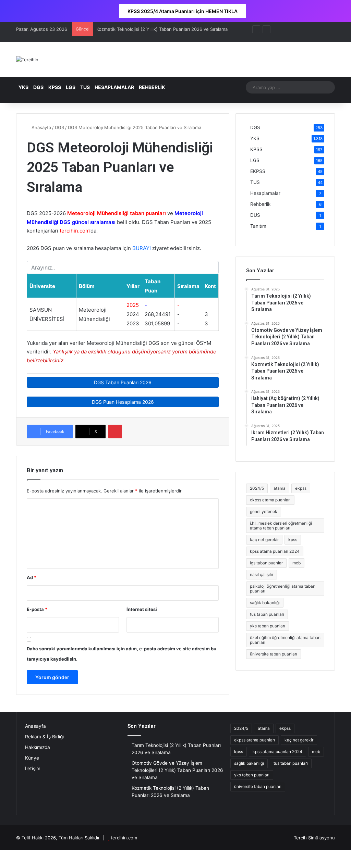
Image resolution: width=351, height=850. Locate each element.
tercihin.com (124, 837)
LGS (70, 87)
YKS (23, 87)
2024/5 (257, 488)
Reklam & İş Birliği (44, 736)
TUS (85, 87)
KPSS (54, 87)
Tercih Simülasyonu (314, 837)
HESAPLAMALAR (114, 87)
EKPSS (257, 171)
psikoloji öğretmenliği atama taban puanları (282, 588)
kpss (292, 539)
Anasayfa (40, 127)
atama (280, 488)
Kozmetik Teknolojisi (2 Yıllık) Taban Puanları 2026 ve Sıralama (162, 29)
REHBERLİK (152, 87)
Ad (31, 577)
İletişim (32, 768)
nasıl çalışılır (261, 574)
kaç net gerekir (264, 539)
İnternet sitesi (141, 609)
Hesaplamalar (265, 193)
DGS (38, 87)
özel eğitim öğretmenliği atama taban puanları (285, 640)
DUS (255, 215)
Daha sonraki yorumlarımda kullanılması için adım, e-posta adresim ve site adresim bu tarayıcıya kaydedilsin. (121, 654)
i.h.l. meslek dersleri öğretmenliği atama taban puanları (281, 525)
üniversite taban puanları (273, 654)
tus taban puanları (267, 614)
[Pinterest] (115, 431)
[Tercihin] (27, 59)
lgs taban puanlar (266, 562)
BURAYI (141, 248)
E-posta (37, 609)
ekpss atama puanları (270, 499)
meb (296, 562)
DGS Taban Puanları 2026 (123, 382)
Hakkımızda (37, 747)
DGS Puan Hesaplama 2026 (123, 402)
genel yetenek (263, 511)
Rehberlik (260, 204)
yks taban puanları (267, 625)
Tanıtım (258, 226)
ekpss (300, 488)
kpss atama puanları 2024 (275, 551)
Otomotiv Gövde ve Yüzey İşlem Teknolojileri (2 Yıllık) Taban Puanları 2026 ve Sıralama (177, 770)
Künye (32, 758)
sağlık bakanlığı (265, 602)
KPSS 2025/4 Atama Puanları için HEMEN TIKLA (183, 11)
